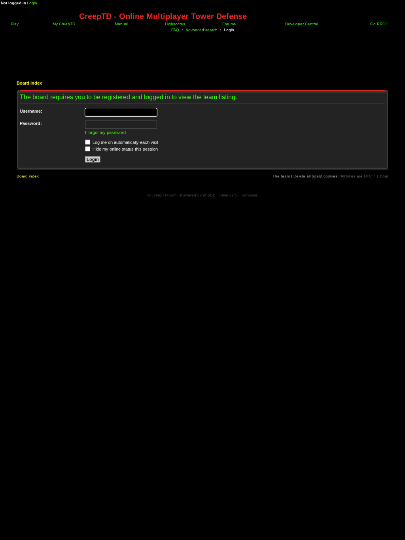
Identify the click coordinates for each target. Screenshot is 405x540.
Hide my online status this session (124, 149)
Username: (31, 111)
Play (14, 24)
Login (32, 3)
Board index (29, 83)
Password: (31, 123)
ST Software (246, 195)
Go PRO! (378, 24)
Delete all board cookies (315, 176)
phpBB (209, 195)
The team (281, 176)
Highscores (174, 24)
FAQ (175, 30)
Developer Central (301, 24)
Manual (121, 24)
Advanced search (201, 30)
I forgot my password (105, 132)
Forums (228, 24)
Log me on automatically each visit (124, 142)
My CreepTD (63, 24)
